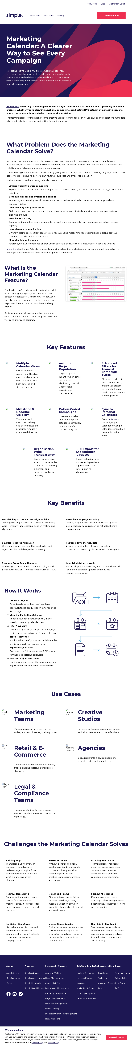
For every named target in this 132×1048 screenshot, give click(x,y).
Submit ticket (121, 978)
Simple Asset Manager (35, 978)
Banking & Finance (85, 973)
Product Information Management (61, 1014)
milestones (114, 419)
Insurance (81, 983)
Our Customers (13, 978)
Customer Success (106, 983)
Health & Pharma (84, 978)
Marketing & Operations (87, 988)
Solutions (48, 15)
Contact (10, 983)
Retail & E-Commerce (87, 998)
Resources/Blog (106, 966)
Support (119, 966)
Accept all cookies (116, 1037)
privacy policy (37, 1043)
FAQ (117, 988)
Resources (91, 4)
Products (35, 15)
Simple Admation (32, 973)
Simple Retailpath (33, 983)
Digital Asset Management (57, 988)
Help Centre (120, 983)
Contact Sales (111, 15)
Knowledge (103, 973)
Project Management (55, 998)
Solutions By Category (56, 966)
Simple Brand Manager (35, 988)
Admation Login (117, 4)
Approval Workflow (53, 973)
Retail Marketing (52, 1019)
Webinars (102, 978)
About (9, 966)
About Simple (12, 973)
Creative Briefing (52, 983)
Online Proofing (52, 1008)
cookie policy (53, 1043)
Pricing (61, 15)
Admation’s (12, 106)
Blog (103, 4)
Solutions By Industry (87, 966)
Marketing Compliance (55, 993)
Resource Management (56, 1003)
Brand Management (54, 978)
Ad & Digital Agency (86, 993)
